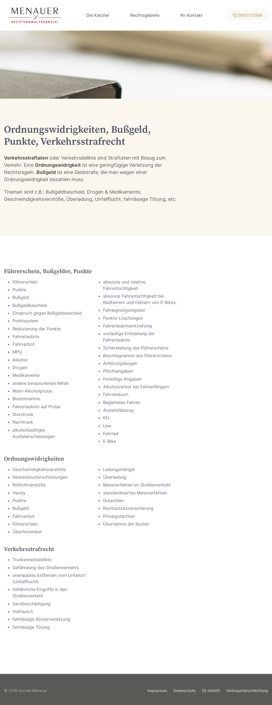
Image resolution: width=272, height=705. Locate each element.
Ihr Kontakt (191, 15)
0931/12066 (249, 15)
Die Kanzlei (97, 15)
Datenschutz (184, 690)
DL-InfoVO (211, 690)
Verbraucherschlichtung (247, 690)
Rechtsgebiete (144, 15)
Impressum (157, 690)
